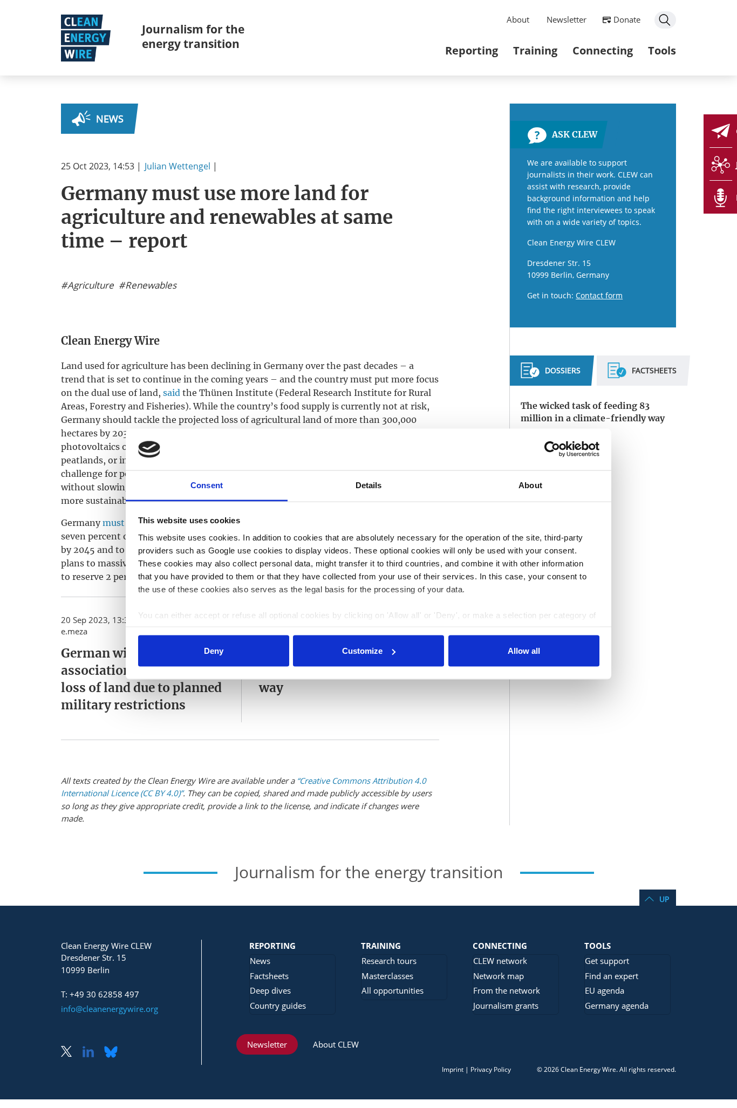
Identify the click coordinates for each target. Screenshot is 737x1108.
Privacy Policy (490, 1069)
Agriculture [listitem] (89, 285)
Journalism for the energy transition (193, 36)
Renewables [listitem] (149, 285)
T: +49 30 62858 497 (100, 994)
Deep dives (270, 990)
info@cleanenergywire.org (109, 1008)
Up (664, 899)
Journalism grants (505, 1005)
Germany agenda (617, 1005)
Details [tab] (369, 484)
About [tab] (530, 484)
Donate (626, 19)
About (518, 19)
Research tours (389, 960)
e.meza (74, 631)
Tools (662, 50)
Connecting (602, 50)
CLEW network (500, 960)
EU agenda (604, 990)
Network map (498, 975)
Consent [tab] (206, 484)
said (171, 392)
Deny (213, 650)
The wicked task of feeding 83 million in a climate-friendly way (593, 411)
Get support (607, 960)
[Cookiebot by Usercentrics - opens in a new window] (552, 449)
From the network (506, 990)
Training (535, 50)
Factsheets (269, 975)
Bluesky (114, 1053)
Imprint (452, 1069)
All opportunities (392, 990)
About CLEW (336, 1044)
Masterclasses (387, 975)
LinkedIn (92, 1053)
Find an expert (611, 975)
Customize (362, 650)
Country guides (278, 1005)
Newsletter (566, 19)
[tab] (550, 374)
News (110, 118)
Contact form (599, 295)
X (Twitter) (70, 1053)
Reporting (471, 50)
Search (665, 20)
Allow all (524, 650)
